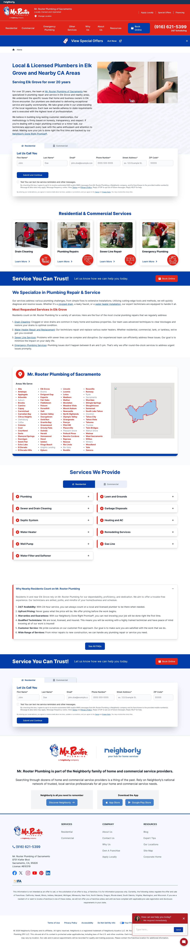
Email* (72, 157)
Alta (20, 389)
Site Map (148, 850)
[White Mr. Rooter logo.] (16, 12)
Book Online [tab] (138, 28)
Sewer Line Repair (111, 251)
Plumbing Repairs (68, 251)
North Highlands (71, 414)
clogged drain (65, 304)
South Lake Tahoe (94, 411)
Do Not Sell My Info (106, 923)
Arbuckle (22, 397)
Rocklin (66, 450)
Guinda (43, 430)
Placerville (68, 428)
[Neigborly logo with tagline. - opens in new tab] (122, 752)
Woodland (91, 444)
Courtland (23, 430)
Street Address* (130, 157)
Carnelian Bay (24, 414)
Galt (42, 411)
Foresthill (44, 408)
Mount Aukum (70, 408)
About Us (107, 831)
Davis (20, 433)
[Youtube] (34, 873)
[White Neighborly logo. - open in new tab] (9, 2)
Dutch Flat (23, 442)
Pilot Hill (67, 425)
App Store (114, 802)
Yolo (88, 447)
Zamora (89, 450)
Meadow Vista (70, 405)
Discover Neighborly (60, 802)
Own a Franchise (111, 850)
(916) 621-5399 (28, 847)
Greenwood (46, 425)
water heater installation (108, 304)
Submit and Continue (32, 175)
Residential (30, 146)
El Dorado (22, 447)
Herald (43, 433)
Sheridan (90, 400)
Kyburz (43, 450)
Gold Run (44, 419)
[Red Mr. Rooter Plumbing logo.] (33, 832)
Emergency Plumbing (155, 251)
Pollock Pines (69, 433)
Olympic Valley (70, 416)
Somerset (90, 408)
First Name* (22, 157)
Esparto (44, 397)
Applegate (23, 394)
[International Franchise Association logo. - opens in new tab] (17, 881)
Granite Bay (45, 422)
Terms (74, 187)
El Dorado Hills (25, 450)
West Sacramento (94, 436)
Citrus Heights (25, 416)
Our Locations (151, 844)
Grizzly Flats (46, 428)
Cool (20, 428)
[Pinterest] (41, 873)
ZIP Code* (153, 157)
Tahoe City (91, 416)
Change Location (44, 16)
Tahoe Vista (91, 419)
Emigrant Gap (47, 394)
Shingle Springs (93, 403)
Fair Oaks (44, 400)
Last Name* (48, 157)
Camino (21, 405)
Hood (43, 439)
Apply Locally (109, 856)
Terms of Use (54, 923)
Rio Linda (67, 444)
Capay (21, 408)
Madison (67, 397)
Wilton (89, 439)
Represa (67, 439)
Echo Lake (23, 444)
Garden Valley (47, 414)
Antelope (22, 391)
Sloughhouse (92, 405)
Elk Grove (45, 389)
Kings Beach (46, 444)
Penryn (66, 422)
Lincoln (66, 389)
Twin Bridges (92, 428)
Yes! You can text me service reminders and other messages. (48, 182)
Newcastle (68, 411)
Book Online (168, 278)
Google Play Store (141, 802)
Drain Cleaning (24, 251)
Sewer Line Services (25, 337)
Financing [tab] (180, 12)
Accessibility (87, 923)
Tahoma (89, 422)
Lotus (66, 394)
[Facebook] (14, 873)
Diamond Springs (26, 436)
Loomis (66, 391)
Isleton (43, 442)
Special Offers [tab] (164, 12)
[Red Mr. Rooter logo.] (68, 752)
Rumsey (89, 391)
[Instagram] (28, 873)
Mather (66, 400)
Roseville (90, 389)
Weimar (89, 433)
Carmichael (23, 411)
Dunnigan (22, 439)
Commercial (62, 146)
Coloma (21, 425)
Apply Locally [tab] (147, 12)
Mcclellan (67, 403)
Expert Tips (150, 838)
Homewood (45, 436)
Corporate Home (152, 856)
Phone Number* (103, 157)
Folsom (43, 405)
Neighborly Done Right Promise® (29, 133)
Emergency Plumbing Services (30, 345)
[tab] (49, 28)
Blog (146, 831)
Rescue (66, 442)
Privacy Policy (86, 187)
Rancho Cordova (71, 436)
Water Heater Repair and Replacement (35, 329)
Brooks (21, 403)
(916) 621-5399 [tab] (170, 26)
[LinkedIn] (48, 873)
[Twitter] (21, 873)
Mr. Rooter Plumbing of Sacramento (64, 91)
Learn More (21, 261)
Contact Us (108, 838)
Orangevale (68, 419)
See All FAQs (95, 646)
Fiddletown (45, 403)
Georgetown (46, 416)
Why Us (106, 844)
